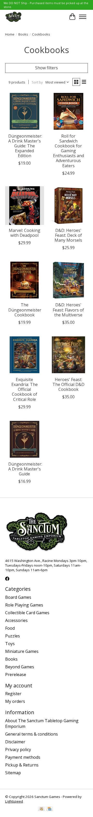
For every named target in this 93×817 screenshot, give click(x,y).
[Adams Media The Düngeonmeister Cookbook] (24, 280)
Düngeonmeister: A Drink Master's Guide (25, 469)
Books (23, 34)
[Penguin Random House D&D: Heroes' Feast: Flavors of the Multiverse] (68, 280)
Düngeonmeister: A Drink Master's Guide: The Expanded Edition (25, 146)
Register (13, 693)
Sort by (37, 82)
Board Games (18, 597)
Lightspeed (14, 801)
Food (10, 628)
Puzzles (12, 636)
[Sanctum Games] (13, 16)
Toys (10, 643)
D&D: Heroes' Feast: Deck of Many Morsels (68, 235)
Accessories (16, 620)
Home (9, 34)
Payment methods (22, 757)
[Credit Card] (49, 809)
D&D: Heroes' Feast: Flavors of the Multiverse (68, 309)
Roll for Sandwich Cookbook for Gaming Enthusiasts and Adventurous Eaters (68, 151)
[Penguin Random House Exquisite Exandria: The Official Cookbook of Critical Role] (24, 354)
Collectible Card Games (27, 613)
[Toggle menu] (83, 17)
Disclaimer (15, 742)
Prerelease (15, 674)
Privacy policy (18, 749)
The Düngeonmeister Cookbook (24, 309)
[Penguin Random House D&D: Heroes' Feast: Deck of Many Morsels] (68, 205)
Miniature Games (21, 651)
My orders (15, 701)
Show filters (46, 68)
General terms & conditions (31, 734)
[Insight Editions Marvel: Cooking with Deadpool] (24, 205)
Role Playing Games (24, 605)
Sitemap (13, 773)
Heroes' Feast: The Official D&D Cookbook (68, 384)
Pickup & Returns (21, 765)
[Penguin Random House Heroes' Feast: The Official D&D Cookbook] (68, 354)
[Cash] (41, 809)
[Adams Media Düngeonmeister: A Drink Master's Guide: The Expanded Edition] (24, 111)
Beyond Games (19, 667)
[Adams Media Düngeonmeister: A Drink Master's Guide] (24, 439)
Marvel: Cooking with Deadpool (24, 233)
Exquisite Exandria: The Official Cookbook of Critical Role (24, 389)
